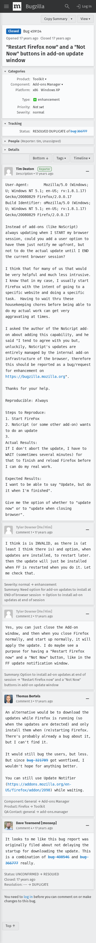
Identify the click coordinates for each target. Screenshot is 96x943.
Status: (24, 131)
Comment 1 (24, 532)
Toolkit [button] (40, 79)
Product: (23, 79)
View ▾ (85, 19)
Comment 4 (24, 828)
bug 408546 (58, 857)
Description (24, 174)
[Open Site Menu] (6, 6)
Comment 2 (24, 616)
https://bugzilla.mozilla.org (35, 376)
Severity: (23, 112)
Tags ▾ (61, 158)
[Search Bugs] (67, 6)
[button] (84, 6)
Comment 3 (24, 701)
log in (28, 897)
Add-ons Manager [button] (48, 84)
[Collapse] (87, 171)
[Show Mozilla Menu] (17, 6)
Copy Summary (55, 19)
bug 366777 (78, 131)
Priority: (23, 107)
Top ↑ (10, 926)
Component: (20, 84)
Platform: (22, 90)
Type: (26, 100)
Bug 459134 (32, 31)
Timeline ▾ (82, 158)
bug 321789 (37, 760)
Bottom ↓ (41, 158)
